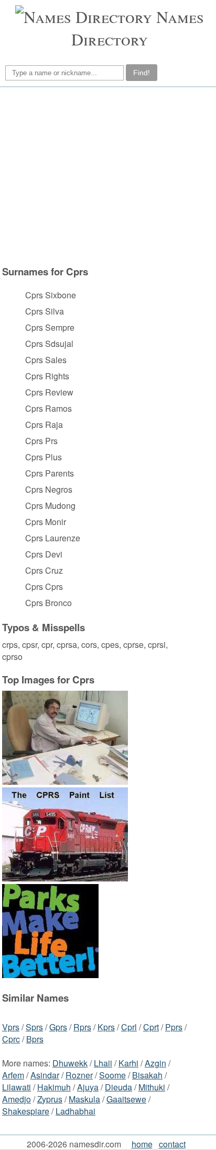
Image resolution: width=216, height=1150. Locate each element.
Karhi (128, 1063)
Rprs (82, 1027)
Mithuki (151, 1087)
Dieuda (118, 1087)
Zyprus (49, 1099)
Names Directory (137, 27)
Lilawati (16, 1087)
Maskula (84, 1099)
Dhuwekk (70, 1063)
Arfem (13, 1075)
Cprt (151, 1027)
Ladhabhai (75, 1111)
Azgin (155, 1063)
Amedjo (16, 1099)
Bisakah (147, 1075)
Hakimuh (54, 1087)
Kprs (106, 1027)
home (142, 1144)
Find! (141, 72)
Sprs (34, 1027)
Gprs (58, 1027)
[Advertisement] (106, 176)
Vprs (10, 1027)
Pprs (173, 1027)
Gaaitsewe (126, 1099)
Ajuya (88, 1087)
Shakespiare (25, 1111)
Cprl (129, 1027)
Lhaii (103, 1063)
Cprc (11, 1039)
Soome (112, 1075)
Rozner (79, 1075)
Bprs (35, 1039)
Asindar (44, 1075)
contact (172, 1144)
